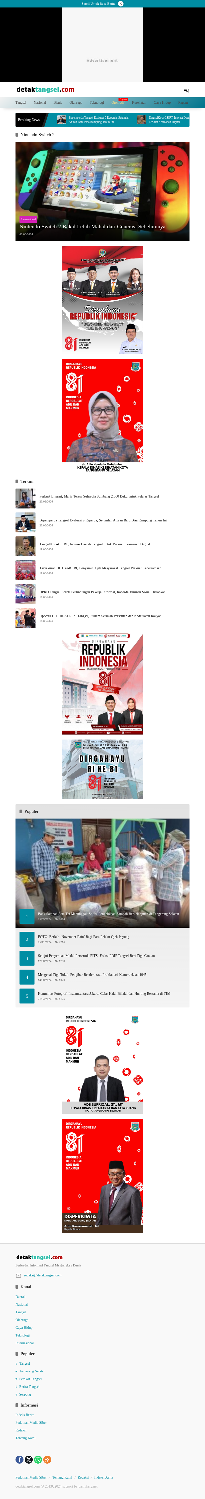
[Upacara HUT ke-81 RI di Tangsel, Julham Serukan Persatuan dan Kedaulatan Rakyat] (26, 618)
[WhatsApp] (38, 1460)
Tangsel (21, 1312)
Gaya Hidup (24, 1328)
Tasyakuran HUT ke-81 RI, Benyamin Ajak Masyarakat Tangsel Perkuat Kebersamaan (100, 568)
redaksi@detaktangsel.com (43, 1275)
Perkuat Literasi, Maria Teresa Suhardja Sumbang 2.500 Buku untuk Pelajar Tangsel (99, 496)
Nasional (22, 1304)
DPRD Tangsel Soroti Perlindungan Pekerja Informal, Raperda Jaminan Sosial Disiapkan (103, 592)
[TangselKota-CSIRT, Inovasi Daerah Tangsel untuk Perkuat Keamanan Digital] (113, 119)
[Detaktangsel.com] (46, 89)
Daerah (21, 1297)
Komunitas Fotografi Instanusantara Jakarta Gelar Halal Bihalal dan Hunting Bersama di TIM (104, 994)
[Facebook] (20, 1460)
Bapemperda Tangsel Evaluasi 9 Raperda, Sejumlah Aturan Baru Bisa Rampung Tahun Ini (70, 120)
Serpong (25, 1394)
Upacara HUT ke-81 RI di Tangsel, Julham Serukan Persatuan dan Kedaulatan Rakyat (100, 616)
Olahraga (22, 1320)
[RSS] (47, 1460)
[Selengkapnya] (103, 1257)
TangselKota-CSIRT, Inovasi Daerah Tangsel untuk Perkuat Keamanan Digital (150, 120)
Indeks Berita (25, 1415)
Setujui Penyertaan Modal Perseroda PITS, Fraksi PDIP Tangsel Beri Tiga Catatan (96, 956)
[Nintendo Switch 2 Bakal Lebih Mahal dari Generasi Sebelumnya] (103, 191)
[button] (187, 90)
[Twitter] (29, 1460)
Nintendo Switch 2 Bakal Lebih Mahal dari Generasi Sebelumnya (93, 226)
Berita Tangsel (29, 1387)
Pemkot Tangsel (30, 1379)
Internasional (28, 219)
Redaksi (21, 1430)
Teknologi (23, 1335)
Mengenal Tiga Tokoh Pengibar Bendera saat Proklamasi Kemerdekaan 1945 (92, 975)
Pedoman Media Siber (31, 1422)
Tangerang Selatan (32, 1371)
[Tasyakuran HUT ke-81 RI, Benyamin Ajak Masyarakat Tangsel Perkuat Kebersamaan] (26, 570)
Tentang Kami (26, 1438)
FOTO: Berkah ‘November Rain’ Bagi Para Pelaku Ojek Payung (83, 937)
